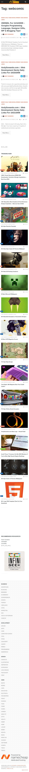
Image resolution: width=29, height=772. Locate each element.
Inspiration (4, 664)
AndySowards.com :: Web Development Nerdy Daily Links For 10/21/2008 (13, 110)
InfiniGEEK (4, 541)
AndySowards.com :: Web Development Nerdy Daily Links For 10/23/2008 (13, 70)
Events (3, 600)
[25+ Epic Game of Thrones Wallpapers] (14, 467)
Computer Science (6, 633)
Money (3, 729)
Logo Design (5, 670)
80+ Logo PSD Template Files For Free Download (11, 502)
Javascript (4, 641)
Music (3, 735)
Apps (2, 628)
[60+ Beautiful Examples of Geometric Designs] (14, 305)
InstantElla (4, 543)
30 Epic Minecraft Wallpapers (9, 294)
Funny (3, 706)
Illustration (5, 662)
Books (3, 685)
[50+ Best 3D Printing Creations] (14, 260)
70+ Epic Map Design (7, 361)
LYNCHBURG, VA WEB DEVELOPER (18, 765)
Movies (3, 732)
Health (3, 719)
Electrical (4, 693)
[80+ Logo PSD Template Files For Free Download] (14, 490)
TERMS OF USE (9, 768)
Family (3, 698)
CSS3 (2, 636)
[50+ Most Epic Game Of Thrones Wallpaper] (14, 237)
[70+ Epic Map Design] (14, 350)
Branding (4, 592)
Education (4, 690)
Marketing (4, 610)
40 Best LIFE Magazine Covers (9, 339)
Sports (3, 745)
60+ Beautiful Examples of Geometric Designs (13, 316)
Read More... (6, 55)
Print (2, 675)
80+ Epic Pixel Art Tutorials (8, 226)
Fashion (3, 701)
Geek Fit (3, 714)
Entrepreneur (5, 597)
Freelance (4, 605)
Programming (5, 649)
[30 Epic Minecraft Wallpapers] (14, 282)
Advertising (4, 587)
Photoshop (4, 672)
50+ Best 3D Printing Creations (9, 271)
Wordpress (4, 652)
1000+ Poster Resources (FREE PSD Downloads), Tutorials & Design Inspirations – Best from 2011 (14, 177)
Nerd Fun (4, 737)
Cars (2, 688)
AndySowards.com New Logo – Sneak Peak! (13, 431)
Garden (3, 711)
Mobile (3, 646)
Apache (3, 626)
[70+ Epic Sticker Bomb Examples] (14, 397)
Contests (4, 659)
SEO (2, 613)
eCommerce (4, 594)
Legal (3, 607)
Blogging (4, 589)
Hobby (3, 722)
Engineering (5, 696)
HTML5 (3, 639)
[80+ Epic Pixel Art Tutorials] (14, 215)
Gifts (2, 716)
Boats (3, 683)
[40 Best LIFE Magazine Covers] (14, 328)
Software (4, 742)
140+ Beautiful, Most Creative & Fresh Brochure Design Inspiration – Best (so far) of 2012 (14, 202)
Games (3, 709)
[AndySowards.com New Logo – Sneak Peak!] (14, 420)
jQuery (3, 644)
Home (2, 724)
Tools (3, 748)
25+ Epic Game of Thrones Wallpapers (11, 478)
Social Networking (7, 615)
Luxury (3, 727)
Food (2, 703)
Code (2, 631)
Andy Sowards (8, 34)
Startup (3, 618)
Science (3, 740)
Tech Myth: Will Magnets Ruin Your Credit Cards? (12, 385)
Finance (3, 602)
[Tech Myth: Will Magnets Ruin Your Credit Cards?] (14, 373)
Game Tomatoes (5, 539)
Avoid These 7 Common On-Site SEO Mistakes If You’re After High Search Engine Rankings (14, 455)
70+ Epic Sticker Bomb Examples (10, 409)
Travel (3, 750)
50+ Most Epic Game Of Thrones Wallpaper (13, 248)
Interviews (4, 667)
